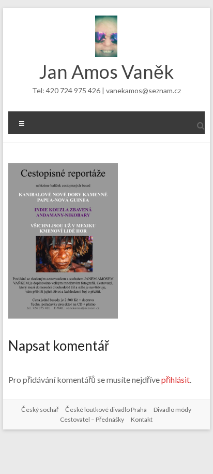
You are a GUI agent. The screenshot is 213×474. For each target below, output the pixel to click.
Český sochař (39, 409)
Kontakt (142, 419)
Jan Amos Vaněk (106, 71)
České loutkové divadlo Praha (106, 409)
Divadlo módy (172, 409)
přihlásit (175, 379)
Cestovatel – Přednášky (92, 419)
